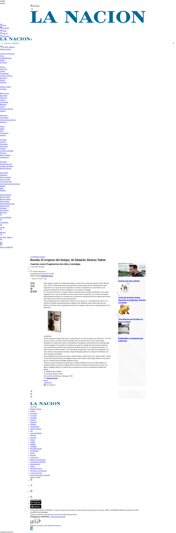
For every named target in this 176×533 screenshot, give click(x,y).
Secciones (5, 28)
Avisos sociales (5, 179)
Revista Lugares (5, 199)
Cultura (2, 100)
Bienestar (3, 104)
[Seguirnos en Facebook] (31, 480)
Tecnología (4, 144)
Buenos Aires (4, 93)
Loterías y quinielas (6, 151)
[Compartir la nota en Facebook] (31, 291)
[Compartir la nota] (31, 286)
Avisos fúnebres (5, 177)
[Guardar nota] (31, 283)
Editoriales (3, 115)
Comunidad (4, 102)
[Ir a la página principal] (88, 23)
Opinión (42, 257)
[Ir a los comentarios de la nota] (33, 283)
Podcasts (3, 153)
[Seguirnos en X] (31, 486)
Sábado (2, 186)
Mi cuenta (5, 36)
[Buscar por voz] (173, 43)
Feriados (3, 149)
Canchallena (4, 133)
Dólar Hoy (3, 69)
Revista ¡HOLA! (5, 197)
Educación (3, 98)
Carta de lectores (6, 182)
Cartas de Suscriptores (8, 120)
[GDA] (35, 523)
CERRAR (2, 1)
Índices (2, 80)
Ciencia (2, 107)
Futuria (2, 67)
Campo (2, 71)
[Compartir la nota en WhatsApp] (33, 286)
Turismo (3, 142)
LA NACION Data (5, 58)
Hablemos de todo (6, 109)
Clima (2, 56)
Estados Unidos (5, 87)
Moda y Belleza (5, 155)
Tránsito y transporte (7, 54)
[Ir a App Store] (35, 508)
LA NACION (34, 257)
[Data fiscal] (31, 530)
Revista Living (4, 201)
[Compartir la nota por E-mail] (36, 291)
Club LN (5, 34)
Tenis (2, 131)
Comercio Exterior (6, 76)
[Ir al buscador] (32, 9)
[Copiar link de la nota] (31, 289)
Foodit (4, 31)
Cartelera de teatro (6, 166)
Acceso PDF (4, 173)
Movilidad (3, 78)
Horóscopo (4, 146)
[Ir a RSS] (31, 497)
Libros (46, 380)
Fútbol (2, 126)
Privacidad (61, 517)
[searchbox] (87, 43)
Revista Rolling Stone (7, 204)
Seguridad (3, 96)
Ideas (2, 188)
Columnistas (4, 118)
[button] (88, 142)
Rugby (2, 129)
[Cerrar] (31, 39)
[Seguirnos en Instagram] (31, 492)
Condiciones (54, 517)
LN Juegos (3, 140)
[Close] (31, 391)
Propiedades (4, 74)
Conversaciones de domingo (10, 184)
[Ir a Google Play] (35, 504)
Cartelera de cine (6, 164)
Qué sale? (3, 162)
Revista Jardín (4, 206)
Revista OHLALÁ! (5, 195)
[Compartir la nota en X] (33, 291)
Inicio (4, 25)
